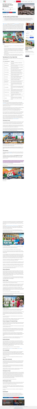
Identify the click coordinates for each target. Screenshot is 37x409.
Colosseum (12, 45)
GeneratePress (21, 408)
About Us (10, 406)
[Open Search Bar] (33, 1)
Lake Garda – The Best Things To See (18, 403)
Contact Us (29, 1)
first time (13, 24)
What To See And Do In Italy (9, 3)
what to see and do (16, 23)
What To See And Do (18, 1)
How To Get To (26, 1)
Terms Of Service (21, 406)
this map (11, 348)
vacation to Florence (19, 348)
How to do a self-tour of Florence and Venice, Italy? (7, 403)
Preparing (15, 1)
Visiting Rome (5, 23)
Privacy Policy (13, 406)
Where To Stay (22, 1)
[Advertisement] (29, 67)
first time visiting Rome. (16, 118)
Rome (5, 3)
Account (26, 406)
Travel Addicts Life (20, 407)
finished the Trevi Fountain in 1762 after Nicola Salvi (12, 225)
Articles (3, 3)
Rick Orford (17, 407)
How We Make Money (17, 406)
